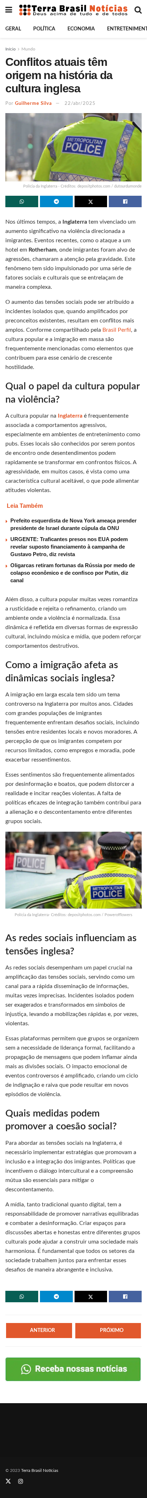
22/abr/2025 (80, 103)
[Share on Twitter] (91, 201)
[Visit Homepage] (73, 10)
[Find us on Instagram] (20, 1481)
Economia (81, 28)
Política (44, 28)
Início (10, 49)
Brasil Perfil (116, 330)
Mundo (28, 49)
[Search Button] (138, 10)
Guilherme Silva (33, 103)
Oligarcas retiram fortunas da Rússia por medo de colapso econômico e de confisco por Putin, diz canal (72, 572)
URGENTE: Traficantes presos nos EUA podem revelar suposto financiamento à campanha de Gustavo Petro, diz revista (69, 546)
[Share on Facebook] (125, 201)
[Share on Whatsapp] (21, 201)
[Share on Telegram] (56, 201)
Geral (13, 28)
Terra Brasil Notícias (39, 1470)
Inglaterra (71, 416)
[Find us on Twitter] (8, 1481)
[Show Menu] (8, 10)
